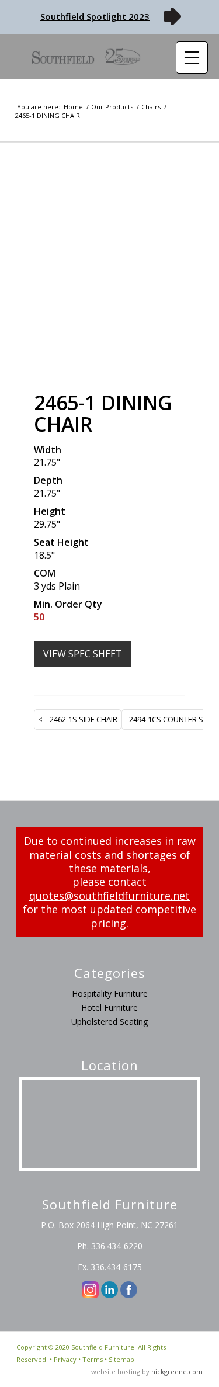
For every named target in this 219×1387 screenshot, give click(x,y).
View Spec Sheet (82, 653)
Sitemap (121, 1359)
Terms (92, 1359)
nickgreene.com (177, 1371)
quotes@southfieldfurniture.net (109, 896)
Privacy (65, 1359)
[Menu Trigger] (192, 57)
